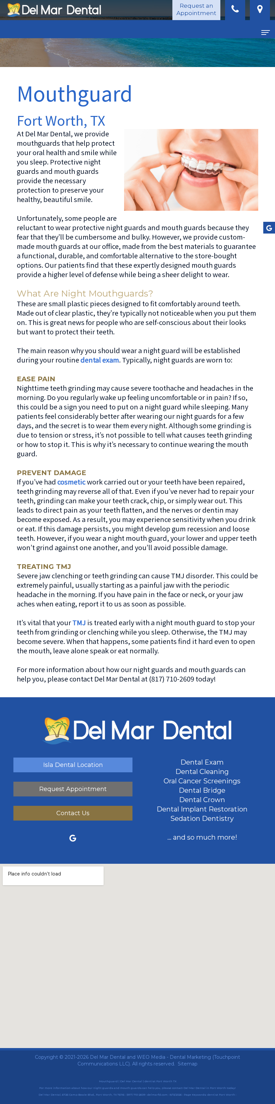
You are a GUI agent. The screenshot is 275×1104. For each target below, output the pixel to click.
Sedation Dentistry (202, 819)
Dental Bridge (202, 790)
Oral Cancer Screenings (202, 781)
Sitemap (188, 1064)
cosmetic (71, 481)
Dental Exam (202, 762)
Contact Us (73, 813)
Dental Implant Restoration (202, 809)
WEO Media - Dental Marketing (174, 1057)
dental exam (99, 360)
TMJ (79, 622)
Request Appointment (73, 789)
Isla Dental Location (73, 765)
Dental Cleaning (202, 772)
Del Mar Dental (107, 1057)
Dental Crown (202, 800)
